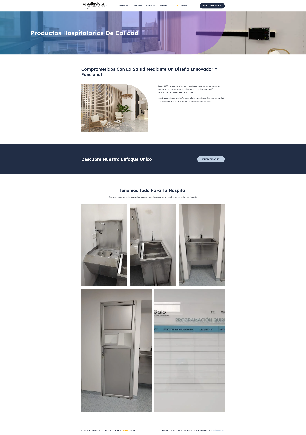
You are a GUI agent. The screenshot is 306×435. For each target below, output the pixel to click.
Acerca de (123, 5)
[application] (129, 6)
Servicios (138, 5)
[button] (212, 5)
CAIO (173, 5)
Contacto (162, 5)
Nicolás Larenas (218, 430)
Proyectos (150, 5)
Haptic (184, 5)
